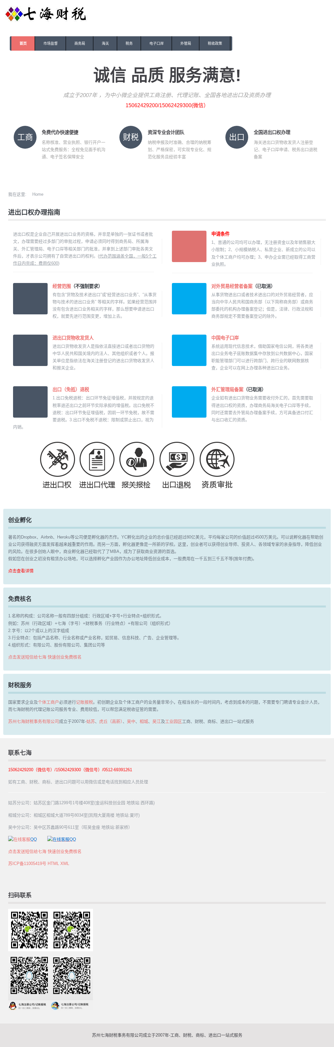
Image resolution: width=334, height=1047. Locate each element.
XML (64, 863)
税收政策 (215, 43)
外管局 (185, 43)
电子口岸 (156, 43)
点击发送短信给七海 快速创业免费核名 (45, 657)
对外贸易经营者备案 (231, 286)
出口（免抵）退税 (71, 389)
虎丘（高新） (111, 721)
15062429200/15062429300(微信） (167, 105)
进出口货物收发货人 (73, 338)
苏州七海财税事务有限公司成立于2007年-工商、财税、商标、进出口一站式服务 (167, 1035)
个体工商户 (48, 702)
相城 (144, 721)
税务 (129, 43)
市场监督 (50, 43)
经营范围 (62, 286)
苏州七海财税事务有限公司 (33, 721)
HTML (53, 863)
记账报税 (84, 702)
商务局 (79, 43)
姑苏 (90, 721)
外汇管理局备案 (227, 389)
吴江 (156, 721)
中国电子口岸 (225, 338)
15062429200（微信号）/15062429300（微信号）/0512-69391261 (70, 769)
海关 (105, 43)
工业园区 (173, 721)
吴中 (131, 721)
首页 (23, 43)
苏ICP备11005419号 (27, 863)
